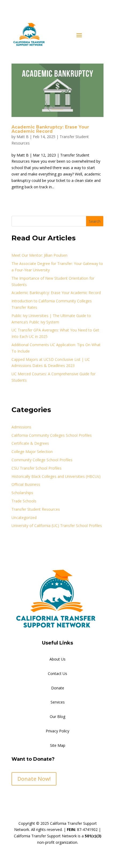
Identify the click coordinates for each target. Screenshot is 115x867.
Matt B (23, 136)
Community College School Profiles (41, 459)
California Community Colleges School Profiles (51, 435)
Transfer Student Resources (35, 509)
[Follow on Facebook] (15, 798)
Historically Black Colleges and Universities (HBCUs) (56, 476)
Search (95, 221)
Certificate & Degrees (30, 443)
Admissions (21, 426)
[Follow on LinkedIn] (48, 798)
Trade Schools (23, 500)
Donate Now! (34, 778)
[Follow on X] (26, 798)
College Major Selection (32, 451)
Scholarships (22, 492)
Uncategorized (24, 517)
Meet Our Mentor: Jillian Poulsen (39, 255)
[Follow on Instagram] (37, 798)
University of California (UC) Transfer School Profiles (56, 525)
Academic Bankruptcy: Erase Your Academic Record (50, 129)
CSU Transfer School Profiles (36, 468)
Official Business (25, 484)
